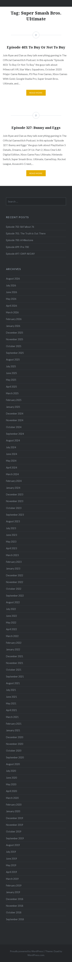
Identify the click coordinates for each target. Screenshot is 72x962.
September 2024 (15, 433)
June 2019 (11, 858)
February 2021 (13, 723)
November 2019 (14, 824)
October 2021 (13, 669)
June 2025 (11, 373)
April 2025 (11, 386)
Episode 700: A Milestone (19, 240)
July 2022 (11, 609)
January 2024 (13, 487)
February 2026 (13, 319)
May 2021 (11, 703)
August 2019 (13, 845)
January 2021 (13, 730)
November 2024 (14, 420)
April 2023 (11, 548)
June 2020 (11, 777)
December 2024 (14, 413)
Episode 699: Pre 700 (17, 247)
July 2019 (11, 851)
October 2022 (13, 588)
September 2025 (15, 352)
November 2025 (14, 339)
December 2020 (14, 737)
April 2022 (11, 629)
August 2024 (13, 440)
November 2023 (14, 501)
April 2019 (11, 872)
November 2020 (14, 743)
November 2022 (14, 582)
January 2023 (13, 568)
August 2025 (13, 359)
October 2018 (13, 912)
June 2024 (11, 454)
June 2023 (11, 534)
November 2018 (14, 905)
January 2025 (13, 406)
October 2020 (13, 750)
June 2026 (11, 292)
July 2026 (11, 285)
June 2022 (11, 615)
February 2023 (13, 561)
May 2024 (11, 460)
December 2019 (14, 818)
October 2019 (13, 831)
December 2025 (14, 332)
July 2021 (11, 689)
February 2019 (13, 885)
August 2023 (13, 521)
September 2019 (15, 838)
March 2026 (12, 312)
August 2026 (13, 278)
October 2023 (13, 508)
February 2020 (13, 804)
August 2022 (13, 602)
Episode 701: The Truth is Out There (26, 233)
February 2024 (13, 480)
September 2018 (15, 919)
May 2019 (11, 865)
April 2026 (11, 305)
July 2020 (11, 770)
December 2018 (14, 899)
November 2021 (14, 663)
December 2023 (14, 494)
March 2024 (12, 474)
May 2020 (11, 784)
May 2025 (11, 379)
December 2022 (14, 575)
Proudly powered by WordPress (26, 951)
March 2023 (12, 555)
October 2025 (13, 346)
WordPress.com (35, 955)
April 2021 (11, 710)
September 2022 (15, 595)
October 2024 (13, 427)
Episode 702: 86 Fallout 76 (20, 226)
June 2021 (11, 696)
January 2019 (13, 892)
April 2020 (11, 791)
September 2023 (15, 514)
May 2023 (11, 541)
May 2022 (11, 622)
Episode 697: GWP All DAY (20, 253)
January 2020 (13, 811)
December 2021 (14, 656)
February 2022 (13, 642)
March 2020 (12, 797)
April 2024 (11, 467)
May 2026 (11, 298)
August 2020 (13, 764)
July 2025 (11, 366)
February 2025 (13, 400)
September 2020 (15, 757)
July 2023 (11, 528)
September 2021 (15, 676)
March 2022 (12, 636)
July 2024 (11, 447)
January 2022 (13, 649)
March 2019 (12, 878)
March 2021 (12, 717)
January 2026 (13, 326)
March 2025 (12, 393)
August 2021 (13, 683)
